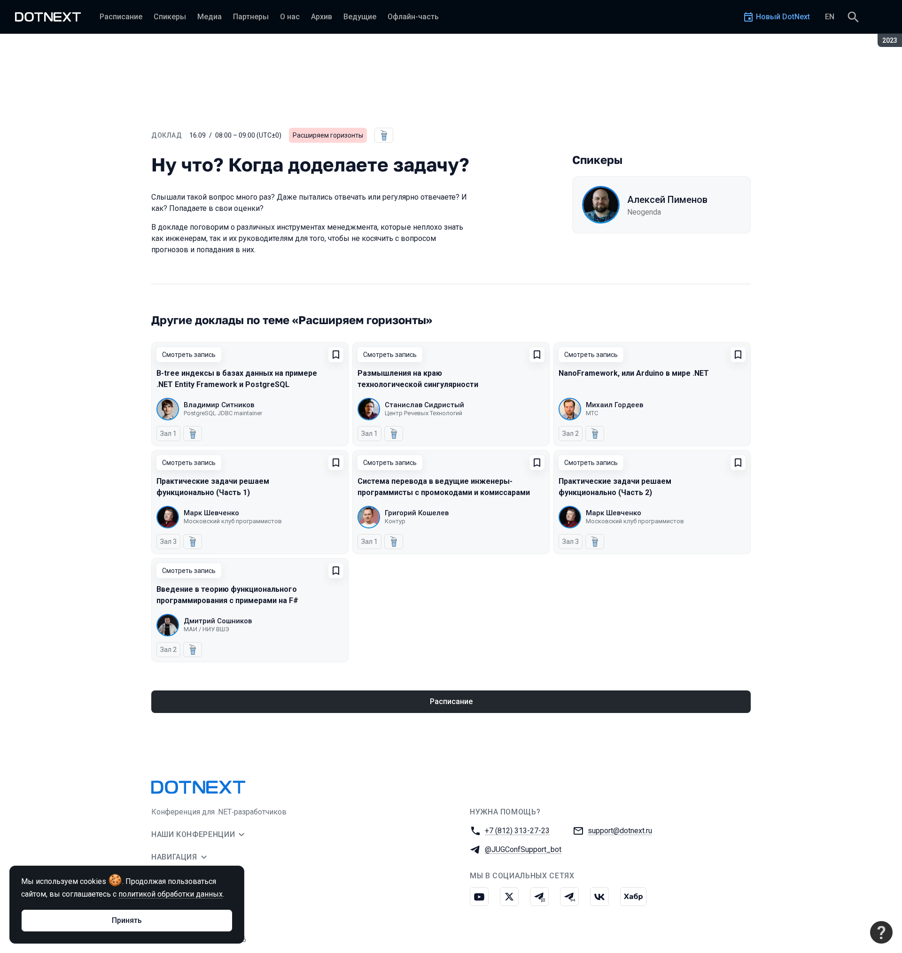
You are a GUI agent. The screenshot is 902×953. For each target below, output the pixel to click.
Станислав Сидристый (424, 405)
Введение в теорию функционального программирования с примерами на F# (227, 595)
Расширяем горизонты (328, 135)
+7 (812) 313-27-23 (517, 830)
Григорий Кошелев (417, 513)
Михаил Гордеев (614, 405)
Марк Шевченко (211, 513)
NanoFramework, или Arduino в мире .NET (634, 373)
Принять (127, 920)
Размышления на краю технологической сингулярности (418, 379)
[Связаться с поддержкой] (881, 932)
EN (829, 16)
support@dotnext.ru (620, 830)
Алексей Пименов (667, 199)
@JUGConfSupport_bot (523, 849)
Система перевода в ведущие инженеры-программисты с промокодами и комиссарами (444, 487)
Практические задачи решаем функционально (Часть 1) (212, 487)
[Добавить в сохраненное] (335, 354)
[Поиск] (853, 17)
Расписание (451, 701)
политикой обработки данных (170, 894)
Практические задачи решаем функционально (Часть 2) (615, 487)
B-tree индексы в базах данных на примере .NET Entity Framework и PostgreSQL (236, 379)
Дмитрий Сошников (218, 621)
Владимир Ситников (219, 405)
